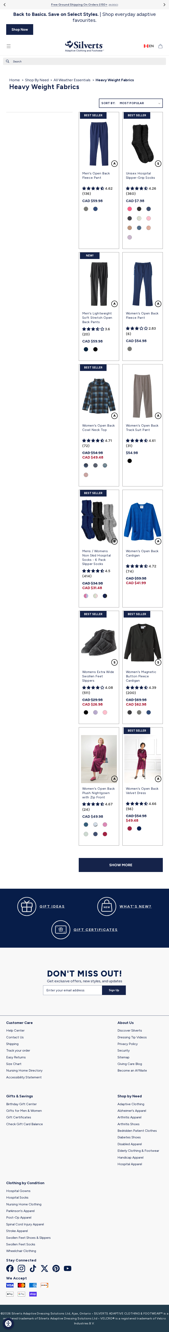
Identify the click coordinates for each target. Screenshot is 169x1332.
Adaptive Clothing (130, 1104)
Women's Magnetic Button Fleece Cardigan (141, 676)
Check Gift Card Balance (24, 1124)
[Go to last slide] (5, 4)
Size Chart (13, 1064)
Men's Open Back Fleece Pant (96, 175)
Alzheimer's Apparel (131, 1111)
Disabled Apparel (129, 1144)
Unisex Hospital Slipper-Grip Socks (140, 175)
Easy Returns (16, 1057)
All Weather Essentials (72, 80)
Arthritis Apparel (129, 1117)
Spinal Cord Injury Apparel (25, 1224)
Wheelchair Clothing (21, 1251)
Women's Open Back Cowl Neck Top (98, 428)
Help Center (15, 1030)
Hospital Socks (17, 1197)
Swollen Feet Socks (20, 1244)
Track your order (18, 1050)
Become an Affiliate (132, 1070)
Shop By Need (37, 80)
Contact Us (15, 1037)
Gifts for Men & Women (24, 1111)
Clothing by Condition (25, 1183)
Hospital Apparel (129, 1164)
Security (123, 1050)
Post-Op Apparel (18, 1217)
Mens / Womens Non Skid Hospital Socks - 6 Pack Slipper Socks (96, 557)
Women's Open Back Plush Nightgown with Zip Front (98, 793)
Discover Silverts (129, 1030)
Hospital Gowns (18, 1191)
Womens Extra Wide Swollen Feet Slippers (98, 676)
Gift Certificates (18, 1117)
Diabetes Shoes (129, 1137)
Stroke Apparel (17, 1231)
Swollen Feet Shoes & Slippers (28, 1238)
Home (14, 80)
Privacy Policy (127, 1044)
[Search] (7, 61)
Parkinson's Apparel (20, 1211)
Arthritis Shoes (128, 1124)
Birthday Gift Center (21, 1104)
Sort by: (108, 103)
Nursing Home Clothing (23, 1204)
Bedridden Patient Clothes (137, 1131)
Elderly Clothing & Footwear (138, 1151)
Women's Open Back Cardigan (142, 553)
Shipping (12, 1044)
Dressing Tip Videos (132, 1037)
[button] (8, 46)
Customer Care (19, 1022)
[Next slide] (164, 4)
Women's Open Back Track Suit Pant (142, 428)
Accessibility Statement (24, 1077)
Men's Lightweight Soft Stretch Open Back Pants (97, 317)
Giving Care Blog (129, 1064)
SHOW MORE (120, 865)
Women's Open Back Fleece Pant (142, 315)
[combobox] (84, 61)
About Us (125, 1022)
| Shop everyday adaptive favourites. (84, 17)
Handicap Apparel (130, 1157)
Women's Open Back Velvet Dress (142, 791)
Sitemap (123, 1057)
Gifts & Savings (19, 1096)
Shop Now (20, 29)
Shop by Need (129, 1096)
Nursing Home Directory (24, 1070)
